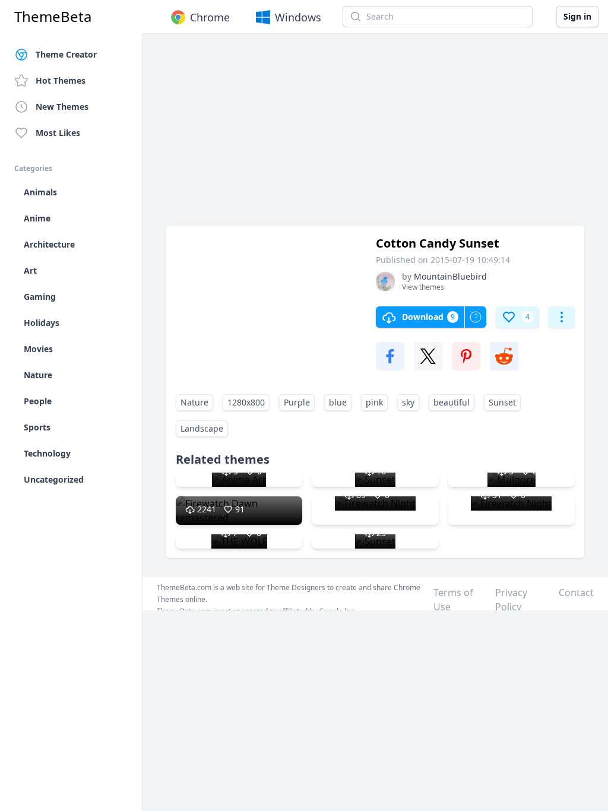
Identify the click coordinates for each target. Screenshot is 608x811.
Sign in (577, 16)
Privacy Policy (511, 599)
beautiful (451, 402)
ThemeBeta (52, 16)
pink (374, 402)
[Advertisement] (375, 135)
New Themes (62, 106)
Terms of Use (453, 599)
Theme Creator (66, 54)
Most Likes (58, 132)
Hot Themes (61, 80)
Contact (576, 592)
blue (338, 402)
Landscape (201, 428)
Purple (297, 402)
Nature (194, 402)
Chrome (210, 17)
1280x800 (246, 402)
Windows (298, 17)
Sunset (502, 402)
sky (408, 402)
